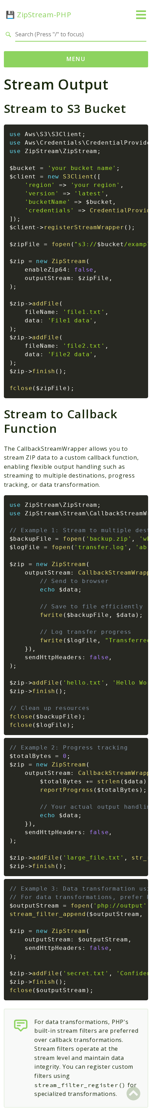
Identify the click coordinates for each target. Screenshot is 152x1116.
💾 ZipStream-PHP (38, 15)
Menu (76, 59)
